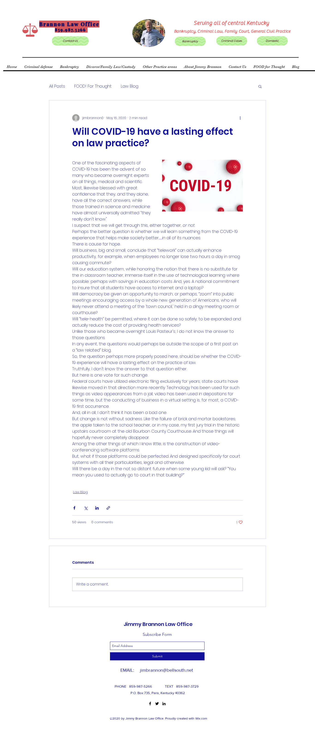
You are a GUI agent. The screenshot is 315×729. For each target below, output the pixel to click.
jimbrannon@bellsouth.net (166, 670)
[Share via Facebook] (74, 508)
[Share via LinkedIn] (97, 508)
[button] (260, 86)
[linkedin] (164, 703)
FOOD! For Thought (93, 86)
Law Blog (129, 86)
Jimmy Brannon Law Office (158, 624)
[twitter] (157, 703)
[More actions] (240, 118)
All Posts (57, 86)
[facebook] (150, 703)
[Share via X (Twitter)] (85, 508)
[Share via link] (108, 508)
